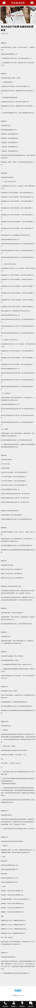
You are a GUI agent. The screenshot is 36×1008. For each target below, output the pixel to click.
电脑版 (18, 990)
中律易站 (15, 995)
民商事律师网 (18, 2)
